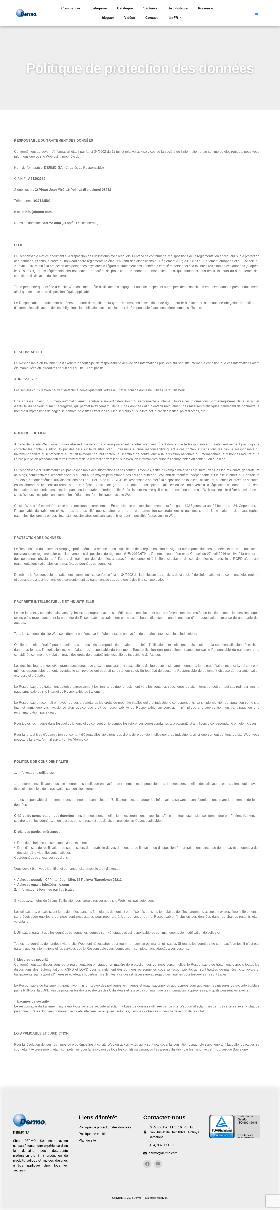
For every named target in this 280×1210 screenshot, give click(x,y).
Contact (151, 17)
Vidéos (129, 17)
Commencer (70, 8)
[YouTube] (256, 13)
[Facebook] (249, 13)
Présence (205, 8)
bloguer (108, 17)
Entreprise (99, 8)
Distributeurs (177, 8)
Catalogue (125, 8)
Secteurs (150, 8)
